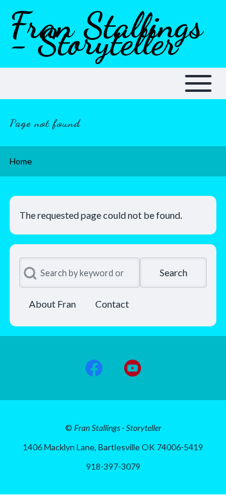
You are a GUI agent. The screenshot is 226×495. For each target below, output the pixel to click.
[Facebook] (94, 368)
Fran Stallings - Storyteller (106, 34)
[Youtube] (133, 368)
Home (21, 161)
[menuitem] (52, 304)
